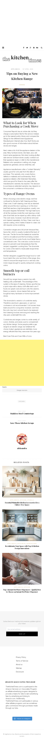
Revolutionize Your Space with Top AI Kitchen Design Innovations (22, 547)
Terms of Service (22, 661)
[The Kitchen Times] (22, 57)
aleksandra (22, 448)
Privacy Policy (21, 657)
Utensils (30, 500)
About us (19, 664)
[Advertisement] (22, 22)
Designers (21, 543)
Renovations (32, 543)
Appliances (15, 69)
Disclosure (20, 672)
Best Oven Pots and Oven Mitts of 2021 (17, 336)
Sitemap (19, 668)
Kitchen (23, 500)
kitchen (21, 401)
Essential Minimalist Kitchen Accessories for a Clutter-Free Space (22, 504)
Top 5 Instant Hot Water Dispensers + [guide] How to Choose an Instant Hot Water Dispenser (22, 591)
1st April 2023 (27, 69)
